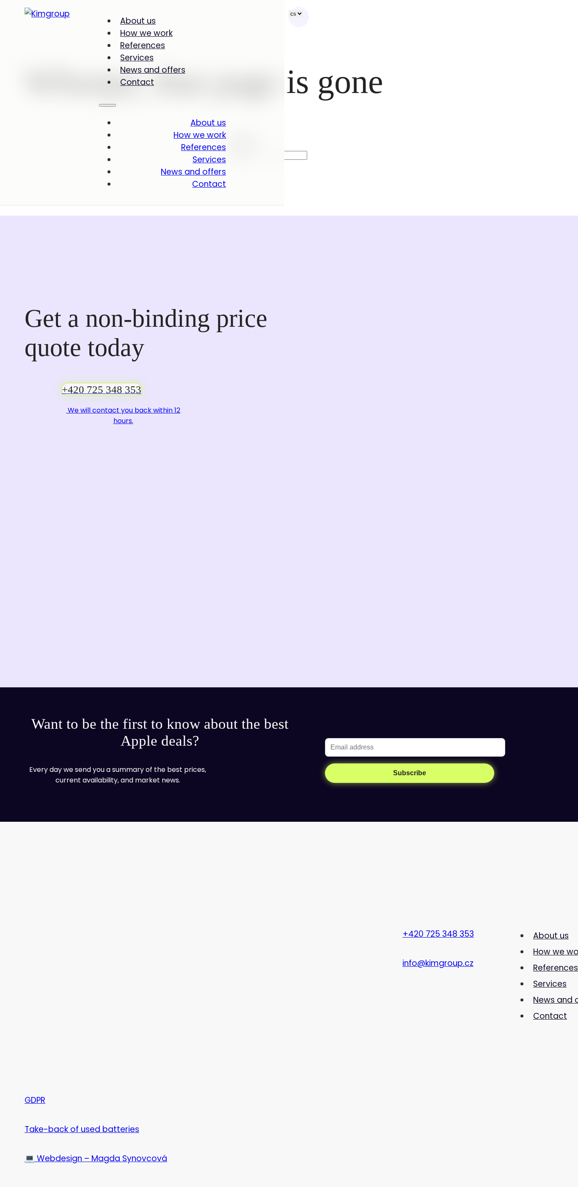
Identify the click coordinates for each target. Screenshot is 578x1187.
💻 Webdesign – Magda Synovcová (96, 1158)
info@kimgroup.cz (437, 963)
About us (138, 21)
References (142, 45)
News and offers (152, 70)
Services (137, 57)
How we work (146, 33)
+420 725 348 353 (438, 934)
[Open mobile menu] (107, 105)
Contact (137, 82)
